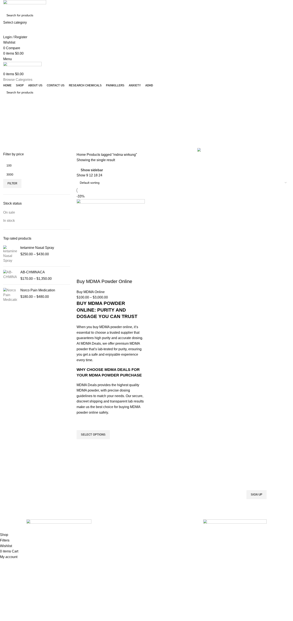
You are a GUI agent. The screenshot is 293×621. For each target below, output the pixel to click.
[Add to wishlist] (82, 424)
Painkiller (94, 479)
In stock (9, 220)
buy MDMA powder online (112, 327)
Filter (12, 183)
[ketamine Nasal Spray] (10, 254)
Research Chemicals (102, 471)
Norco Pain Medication (37, 290)
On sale (9, 212)
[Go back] (8, 111)
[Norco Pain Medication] (10, 295)
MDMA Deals (91, 343)
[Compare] (82, 273)
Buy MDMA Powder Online (104, 281)
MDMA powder (88, 390)
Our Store (155, 486)
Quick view (82, 444)
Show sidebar (92, 170)
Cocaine (93, 494)
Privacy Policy (158, 501)
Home (82, 154)
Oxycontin (94, 486)
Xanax (92, 501)
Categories (12, 132)
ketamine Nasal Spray (37, 247)
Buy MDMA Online (91, 292)
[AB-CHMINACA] (10, 275)
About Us (155, 479)
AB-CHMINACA (32, 272)
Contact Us (156, 494)
